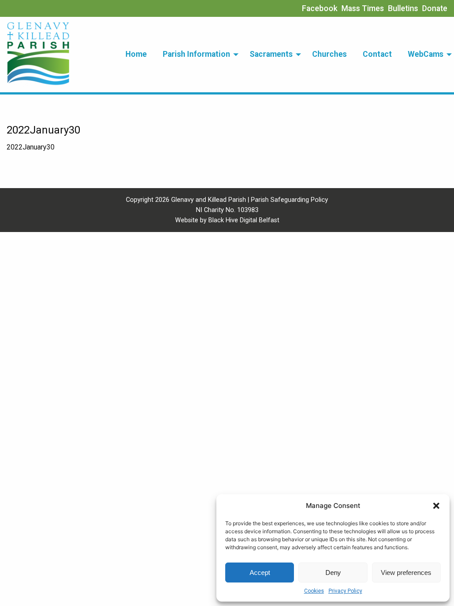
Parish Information (196, 54)
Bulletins (403, 8)
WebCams (425, 54)
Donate (434, 8)
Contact (377, 54)
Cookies (314, 591)
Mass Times (362, 8)
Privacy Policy (345, 591)
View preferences (406, 572)
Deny (333, 572)
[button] (436, 505)
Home (136, 54)
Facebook (319, 8)
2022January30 (31, 147)
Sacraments (271, 54)
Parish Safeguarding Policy (289, 200)
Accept (260, 572)
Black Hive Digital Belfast (243, 220)
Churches (329, 54)
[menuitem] (136, 54)
